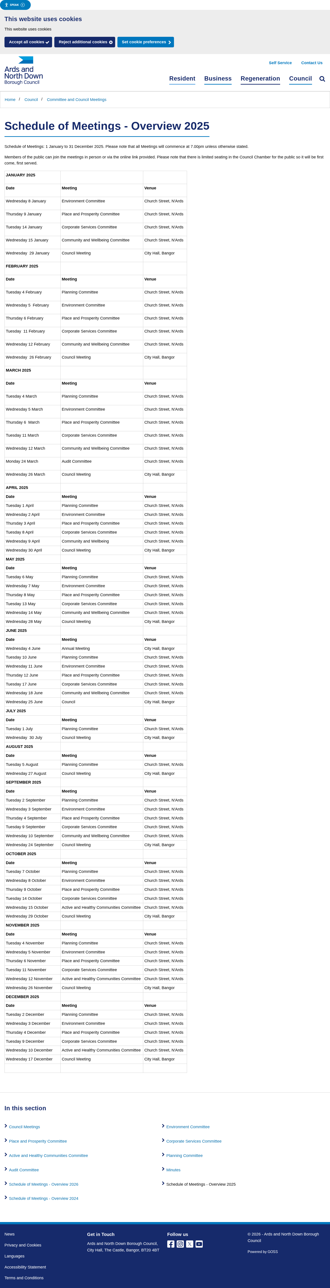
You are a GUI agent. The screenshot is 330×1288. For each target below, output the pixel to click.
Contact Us (312, 63)
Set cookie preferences (144, 42)
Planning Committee (184, 1155)
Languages (14, 1256)
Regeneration (260, 78)
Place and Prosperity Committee (38, 1141)
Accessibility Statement (25, 1267)
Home (10, 99)
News (9, 1234)
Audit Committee (24, 1170)
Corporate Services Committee (194, 1141)
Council (300, 78)
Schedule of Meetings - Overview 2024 (43, 1198)
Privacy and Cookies (22, 1245)
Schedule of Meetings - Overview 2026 (43, 1184)
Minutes (173, 1170)
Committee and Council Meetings (76, 99)
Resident (182, 78)
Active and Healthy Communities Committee (48, 1155)
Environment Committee (188, 1127)
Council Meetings (24, 1127)
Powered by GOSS (263, 1252)
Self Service (280, 63)
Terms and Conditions (24, 1278)
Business (218, 78)
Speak (14, 5)
